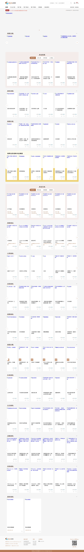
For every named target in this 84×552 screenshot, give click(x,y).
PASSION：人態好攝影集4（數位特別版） (35, 485)
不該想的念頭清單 (23, 392)
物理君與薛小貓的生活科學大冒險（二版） (47, 394)
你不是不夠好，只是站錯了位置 (47, 77)
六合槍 (33, 271)
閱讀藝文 (51, 190)
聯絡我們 (34, 544)
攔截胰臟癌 (46, 332)
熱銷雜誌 (33, 190)
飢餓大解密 (58, 332)
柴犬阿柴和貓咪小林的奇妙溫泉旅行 (47, 423)
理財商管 (33, 58)
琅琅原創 (77, 7)
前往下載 (74, 546)
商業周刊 (33, 209)
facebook (42, 541)
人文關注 (51, 58)
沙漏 (44, 271)
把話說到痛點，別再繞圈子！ (35, 302)
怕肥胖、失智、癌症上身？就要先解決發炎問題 (23, 140)
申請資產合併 (69, 10)
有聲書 (40, 7)
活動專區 (46, 7)
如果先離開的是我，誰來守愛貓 (71, 423)
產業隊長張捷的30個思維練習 (35, 139)
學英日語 (39, 190)
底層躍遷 (57, 77)
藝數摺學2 (57, 392)
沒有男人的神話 (23, 271)
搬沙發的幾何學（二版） (71, 393)
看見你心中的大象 (71, 139)
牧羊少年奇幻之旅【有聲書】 (47, 362)
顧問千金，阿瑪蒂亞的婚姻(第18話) (59, 454)
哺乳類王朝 (34, 392)
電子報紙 (33, 7)
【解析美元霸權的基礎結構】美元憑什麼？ (23, 78)
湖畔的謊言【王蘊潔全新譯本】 (71, 171)
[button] (7, 42)
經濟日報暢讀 (10, 527)
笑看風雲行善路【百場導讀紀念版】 (71, 78)
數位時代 (33, 240)
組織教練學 (46, 139)
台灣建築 (9, 240)
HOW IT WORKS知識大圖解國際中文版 (47, 242)
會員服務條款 (26, 541)
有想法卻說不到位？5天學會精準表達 (35, 78)
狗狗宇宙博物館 (23, 423)
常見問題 (34, 543)
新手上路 (34, 541)
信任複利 (57, 139)
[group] (43, 21)
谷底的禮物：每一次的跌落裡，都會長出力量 (23, 110)
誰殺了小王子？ (11, 271)
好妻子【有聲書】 (35, 362)
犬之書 (45, 108)
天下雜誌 (9, 209)
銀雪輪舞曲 (22, 171)
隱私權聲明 (26, 544)
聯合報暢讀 (28, 527)
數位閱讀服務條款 (27, 543)
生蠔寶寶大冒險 (71, 108)
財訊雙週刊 (22, 209)
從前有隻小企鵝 (35, 108)
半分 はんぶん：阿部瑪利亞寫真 (11, 484)
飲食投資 (9, 139)
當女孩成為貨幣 (11, 108)
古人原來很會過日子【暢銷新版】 (59, 109)
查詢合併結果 (76, 10)
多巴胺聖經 (22, 332)
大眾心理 (39, 58)
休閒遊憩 (45, 190)
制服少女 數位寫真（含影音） (47, 484)
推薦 (6, 7)
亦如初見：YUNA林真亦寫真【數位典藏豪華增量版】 (71, 485)
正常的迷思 (10, 392)
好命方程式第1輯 (71, 362)
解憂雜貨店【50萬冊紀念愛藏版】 (59, 171)
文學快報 (45, 58)
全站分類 (12, 7)
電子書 (19, 7)
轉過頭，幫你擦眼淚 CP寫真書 (23, 484)
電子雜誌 (26, 7)
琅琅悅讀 (72, 7)
